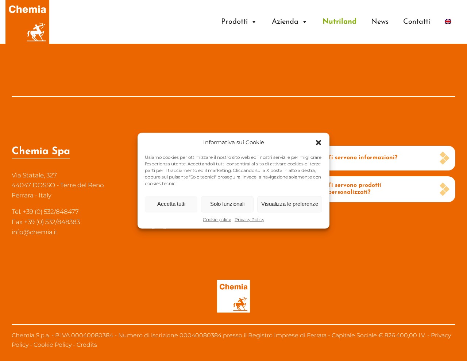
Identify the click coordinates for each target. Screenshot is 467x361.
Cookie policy (217, 219)
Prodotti (234, 21)
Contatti (416, 21)
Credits (87, 344)
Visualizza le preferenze (289, 204)
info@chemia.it (35, 232)
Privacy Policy (249, 219)
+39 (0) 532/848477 (51, 211)
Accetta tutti (171, 204)
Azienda (285, 21)
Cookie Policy (53, 344)
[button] (318, 142)
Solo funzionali (227, 204)
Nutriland (339, 21)
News (380, 21)
